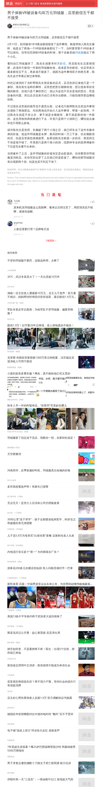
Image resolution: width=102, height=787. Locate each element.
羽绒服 (79, 52)
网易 (9, 3)
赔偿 (63, 63)
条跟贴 (50, 240)
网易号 (18, 3)
